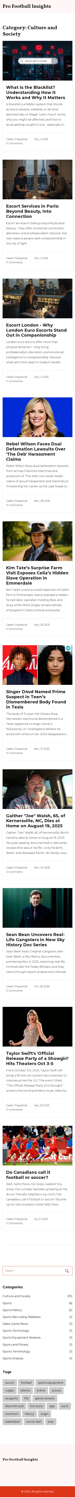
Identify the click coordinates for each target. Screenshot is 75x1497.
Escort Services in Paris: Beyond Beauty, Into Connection (32, 211)
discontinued (14, 1406)
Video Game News (37, 1324)
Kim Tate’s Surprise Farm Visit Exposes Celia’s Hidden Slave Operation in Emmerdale (37, 575)
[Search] (67, 1270)
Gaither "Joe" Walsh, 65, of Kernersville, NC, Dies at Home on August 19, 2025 (35, 821)
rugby (9, 1390)
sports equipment (50, 1382)
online (41, 1390)
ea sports (11, 1398)
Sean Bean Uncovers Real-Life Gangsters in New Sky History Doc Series (35, 939)
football (26, 1382)
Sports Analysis (37, 1358)
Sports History (37, 1310)
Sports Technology (37, 1330)
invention (11, 1414)
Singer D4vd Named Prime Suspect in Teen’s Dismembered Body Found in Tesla (36, 699)
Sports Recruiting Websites (37, 1317)
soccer (9, 1382)
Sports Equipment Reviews (37, 1337)
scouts (56, 1390)
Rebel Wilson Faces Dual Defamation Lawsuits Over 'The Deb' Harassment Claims (36, 451)
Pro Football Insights (27, 7)
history (29, 1414)
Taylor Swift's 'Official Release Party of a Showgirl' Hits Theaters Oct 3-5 (37, 1058)
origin (44, 1414)
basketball (12, 1421)
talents (25, 1390)
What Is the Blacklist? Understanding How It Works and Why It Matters (35, 92)
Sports (37, 1303)
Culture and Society (37, 1296)
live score (36, 1406)
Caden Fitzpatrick (16, 139)
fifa (26, 1398)
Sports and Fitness (37, 1344)
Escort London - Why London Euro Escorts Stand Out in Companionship (36, 330)
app (52, 1406)
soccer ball (33, 1421)
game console (45, 1398)
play (51, 1421)
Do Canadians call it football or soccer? (28, 1175)
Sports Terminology (37, 1351)
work (64, 1406)
